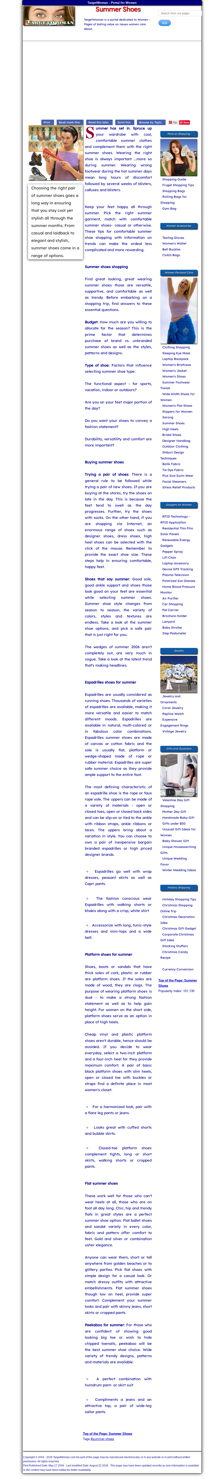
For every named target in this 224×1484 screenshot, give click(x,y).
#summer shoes (102, 1438)
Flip (175, 122)
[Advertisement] (112, 81)
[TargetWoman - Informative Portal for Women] (50, 15)
